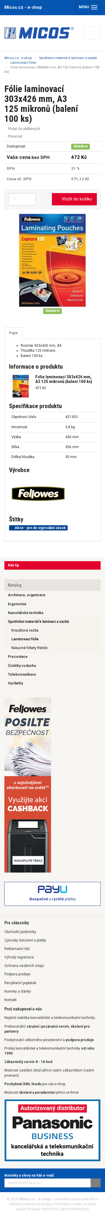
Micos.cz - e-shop (23, 7)
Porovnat (14, 136)
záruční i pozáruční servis (48, 1026)
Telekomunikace (22, 674)
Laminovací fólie (25, 639)
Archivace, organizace (27, 595)
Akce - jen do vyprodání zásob (40, 528)
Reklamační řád (16, 949)
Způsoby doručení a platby (25, 940)
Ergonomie (17, 604)
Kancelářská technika (25, 613)
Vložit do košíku (76, 199)
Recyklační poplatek (20, 983)
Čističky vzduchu (22, 666)
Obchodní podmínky (20, 932)
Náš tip (13, 565)
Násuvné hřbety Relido (29, 648)
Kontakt (10, 1000)
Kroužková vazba (24, 630)
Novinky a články (17, 991)
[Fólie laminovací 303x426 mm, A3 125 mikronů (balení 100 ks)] (52, 260)
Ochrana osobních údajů (24, 966)
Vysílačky (15, 683)
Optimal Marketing (74, 1209)
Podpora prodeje (17, 974)
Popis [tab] (13, 333)
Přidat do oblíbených (23, 129)
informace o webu (67, 1204)
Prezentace (18, 657)
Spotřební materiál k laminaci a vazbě (38, 622)
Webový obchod (40, 1209)
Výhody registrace (19, 957)
